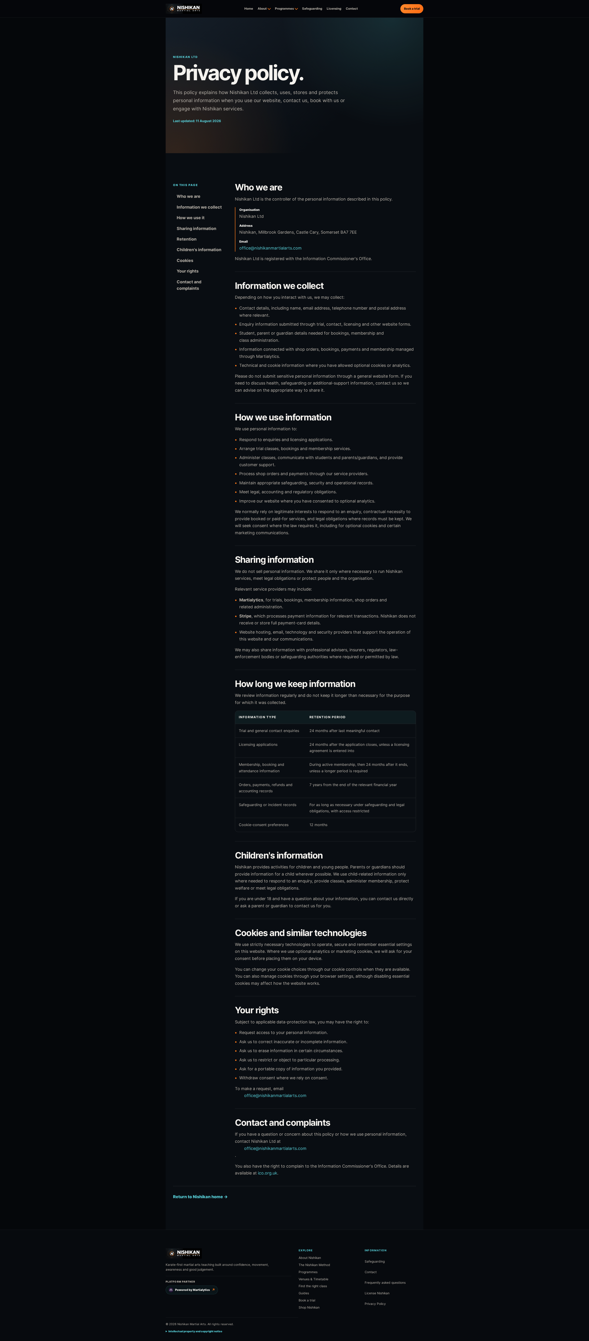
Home (248, 8)
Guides (304, 1293)
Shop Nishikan (309, 1307)
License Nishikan (377, 1293)
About (262, 8)
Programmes (284, 8)
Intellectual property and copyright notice (195, 1331)
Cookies (185, 260)
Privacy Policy (375, 1304)
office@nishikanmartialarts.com (270, 248)
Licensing (334, 8)
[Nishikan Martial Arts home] (184, 9)
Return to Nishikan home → (200, 1196)
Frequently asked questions (385, 1282)
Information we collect (199, 207)
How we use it (191, 217)
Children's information (199, 249)
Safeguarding (312, 8)
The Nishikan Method (314, 1265)
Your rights (188, 271)
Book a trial (412, 8)
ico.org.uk (267, 1173)
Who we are (188, 196)
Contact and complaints (189, 285)
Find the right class (313, 1286)
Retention (186, 239)
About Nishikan (310, 1258)
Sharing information (196, 228)
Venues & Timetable (313, 1279)
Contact (352, 8)
